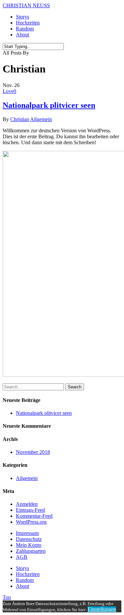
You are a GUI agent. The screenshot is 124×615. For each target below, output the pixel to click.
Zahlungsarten (31, 551)
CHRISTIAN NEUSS (26, 5)
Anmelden (27, 504)
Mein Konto (28, 545)
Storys (22, 17)
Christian (19, 119)
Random (25, 28)
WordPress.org (31, 522)
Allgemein (41, 119)
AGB (21, 557)
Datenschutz (29, 539)
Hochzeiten (28, 22)
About (22, 34)
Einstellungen (102, 609)
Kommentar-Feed (34, 516)
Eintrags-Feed (30, 510)
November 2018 (33, 452)
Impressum (27, 533)
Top (7, 597)
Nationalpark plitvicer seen (49, 105)
